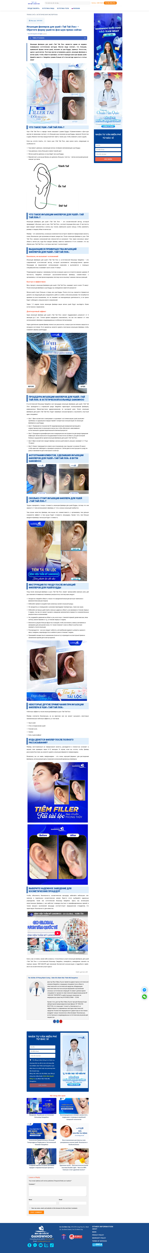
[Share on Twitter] (57, 1021)
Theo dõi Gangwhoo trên (33, 33)
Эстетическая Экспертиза (47, 14)
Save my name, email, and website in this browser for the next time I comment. (54, 1208)
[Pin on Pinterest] (60, 1021)
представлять (33, 8)
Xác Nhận (42, 1085)
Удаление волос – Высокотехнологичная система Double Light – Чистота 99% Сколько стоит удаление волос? (74, 1168)
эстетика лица (48, 8)
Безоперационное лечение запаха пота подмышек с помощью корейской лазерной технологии (73, 1117)
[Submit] (89, 3)
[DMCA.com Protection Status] (97, 1244)
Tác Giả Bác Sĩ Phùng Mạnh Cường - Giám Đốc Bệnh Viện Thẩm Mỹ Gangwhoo (53, 978)
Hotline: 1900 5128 (97, 3)
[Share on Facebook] (54, 1021)
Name (30, 1199)
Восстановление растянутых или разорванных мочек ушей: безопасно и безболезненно (73, 1142)
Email (60, 1199)
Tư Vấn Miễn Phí (110, 3)
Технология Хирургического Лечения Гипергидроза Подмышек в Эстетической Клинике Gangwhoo (41, 1142)
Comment (32, 1184)
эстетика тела (63, 8)
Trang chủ (31, 14)
